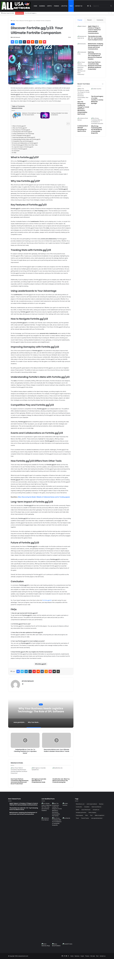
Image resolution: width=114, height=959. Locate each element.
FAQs (14, 152)
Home (35, 6)
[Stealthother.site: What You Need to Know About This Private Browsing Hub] (61, 772)
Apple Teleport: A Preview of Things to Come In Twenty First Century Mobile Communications (94, 29)
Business (42, 6)
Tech (71, 6)
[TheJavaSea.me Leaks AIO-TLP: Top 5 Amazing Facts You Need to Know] (82, 38)
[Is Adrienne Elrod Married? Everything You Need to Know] (84, 120)
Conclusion (16, 150)
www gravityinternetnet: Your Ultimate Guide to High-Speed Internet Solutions (41, 710)
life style (64, 6)
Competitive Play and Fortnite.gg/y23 (23, 141)
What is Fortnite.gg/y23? (19, 126)
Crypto (49, 6)
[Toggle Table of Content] (67, 123)
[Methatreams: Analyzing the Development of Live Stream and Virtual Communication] (82, 46)
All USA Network (16, 37)
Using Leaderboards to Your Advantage (23, 133)
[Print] (58, 671)
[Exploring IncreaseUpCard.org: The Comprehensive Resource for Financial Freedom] (82, 54)
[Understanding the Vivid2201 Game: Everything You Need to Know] (67, 946)
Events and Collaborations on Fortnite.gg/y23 (26, 143)
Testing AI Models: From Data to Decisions (59, 114)
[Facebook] (12, 42)
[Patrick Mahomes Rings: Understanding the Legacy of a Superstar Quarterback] (46, 946)
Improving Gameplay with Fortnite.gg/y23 (24, 137)
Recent (89, 20)
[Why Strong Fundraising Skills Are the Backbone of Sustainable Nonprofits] (97, 120)
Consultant (86, 806)
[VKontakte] (36, 42)
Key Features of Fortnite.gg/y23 (21, 129)
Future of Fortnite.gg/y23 (20, 148)
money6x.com (96, 809)
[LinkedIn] (20, 42)
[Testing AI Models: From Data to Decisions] (45, 115)
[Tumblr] (24, 42)
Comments (100, 20)
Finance (56, 6)
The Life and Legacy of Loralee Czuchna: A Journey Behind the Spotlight (44, 13)
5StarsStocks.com (80, 804)
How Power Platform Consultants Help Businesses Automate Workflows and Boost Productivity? (19, 781)
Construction (79, 806)
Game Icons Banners (96, 806)
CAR (41, 704)
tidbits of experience (99, 815)
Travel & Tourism (85, 818)
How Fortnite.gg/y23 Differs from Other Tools (25, 145)
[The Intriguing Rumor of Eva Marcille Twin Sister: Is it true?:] (67, 879)
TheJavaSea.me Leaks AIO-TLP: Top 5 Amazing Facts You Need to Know (95, 38)
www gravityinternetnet (96, 818)
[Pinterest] (28, 42)
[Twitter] (16, 42)
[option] (40, 711)
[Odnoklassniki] (40, 42)
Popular (80, 20)
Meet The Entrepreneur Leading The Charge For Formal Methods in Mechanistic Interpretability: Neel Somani (83, 108)
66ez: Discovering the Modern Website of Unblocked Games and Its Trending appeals (44, 497)
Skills (86, 815)
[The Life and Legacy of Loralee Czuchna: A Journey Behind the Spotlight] (97, 91)
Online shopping (92, 812)
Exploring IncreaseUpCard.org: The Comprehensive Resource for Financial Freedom (95, 55)
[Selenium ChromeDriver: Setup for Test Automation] (16, 115)
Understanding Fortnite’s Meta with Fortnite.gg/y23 (26, 139)
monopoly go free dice (81, 812)
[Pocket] (44, 42)
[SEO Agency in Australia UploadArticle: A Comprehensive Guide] (41, 772)
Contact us (78, 6)
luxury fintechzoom (85, 809)
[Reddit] (32, 42)
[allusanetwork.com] (15, 6)
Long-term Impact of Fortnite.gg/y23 (23, 147)
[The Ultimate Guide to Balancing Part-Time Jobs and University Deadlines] (46, 807)
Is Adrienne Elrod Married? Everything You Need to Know (83, 128)
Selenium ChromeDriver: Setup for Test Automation (31, 114)
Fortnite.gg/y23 (47, 600)
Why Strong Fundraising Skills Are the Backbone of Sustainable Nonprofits (96, 129)
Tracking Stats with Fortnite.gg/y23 (22, 131)
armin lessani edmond (92, 804)
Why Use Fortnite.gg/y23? (20, 128)
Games (77, 809)
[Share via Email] (54, 671)
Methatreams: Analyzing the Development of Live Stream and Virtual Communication (95, 46)
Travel (77, 818)
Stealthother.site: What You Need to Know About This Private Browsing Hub (61, 780)
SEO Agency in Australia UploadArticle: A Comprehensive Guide (39, 780)
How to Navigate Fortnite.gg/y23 (22, 135)
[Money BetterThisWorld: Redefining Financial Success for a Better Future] (57, 946)
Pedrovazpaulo (79, 815)
